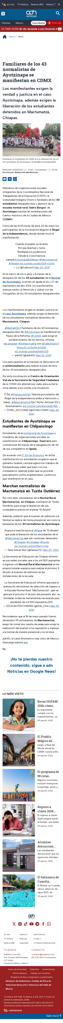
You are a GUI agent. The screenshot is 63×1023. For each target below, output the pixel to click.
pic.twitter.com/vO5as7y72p (31, 546)
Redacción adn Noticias (26, 172)
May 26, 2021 (42, 267)
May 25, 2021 (50, 550)
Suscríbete (38, 23)
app (26, 642)
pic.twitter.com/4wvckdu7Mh (40, 406)
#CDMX (36, 335)
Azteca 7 (50, 4)
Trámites (5, 23)
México (19, 23)
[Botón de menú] (3, 13)
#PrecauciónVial (20, 394)
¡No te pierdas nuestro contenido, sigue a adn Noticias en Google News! (31, 665)
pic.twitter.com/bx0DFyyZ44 (37, 263)
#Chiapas (20, 542)
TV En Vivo (56, 23)
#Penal (38, 530)
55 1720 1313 (37, 957)
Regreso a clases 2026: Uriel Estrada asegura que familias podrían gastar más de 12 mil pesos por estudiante (47, 809)
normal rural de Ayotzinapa (38, 433)
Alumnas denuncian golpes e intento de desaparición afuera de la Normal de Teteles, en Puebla (46, 844)
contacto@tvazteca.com (43, 954)
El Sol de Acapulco (33, 455)
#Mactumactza (14, 538)
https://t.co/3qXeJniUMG (31, 347)
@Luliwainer (11, 343)
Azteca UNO (37, 4)
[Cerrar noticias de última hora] (60, 29)
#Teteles (14, 263)
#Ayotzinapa (32, 331)
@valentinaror (50, 343)
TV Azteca (22, 4)
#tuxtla (44, 542)
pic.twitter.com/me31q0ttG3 (31, 351)
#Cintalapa (32, 542)
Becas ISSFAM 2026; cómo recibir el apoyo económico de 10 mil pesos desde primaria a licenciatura (48, 703)
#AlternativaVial (21, 402)
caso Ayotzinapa (15, 313)
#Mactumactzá (48, 259)
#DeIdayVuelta (27, 343)
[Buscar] (58, 13)
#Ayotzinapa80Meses (25, 259)
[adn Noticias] (32, 13)
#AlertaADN (12, 328)
